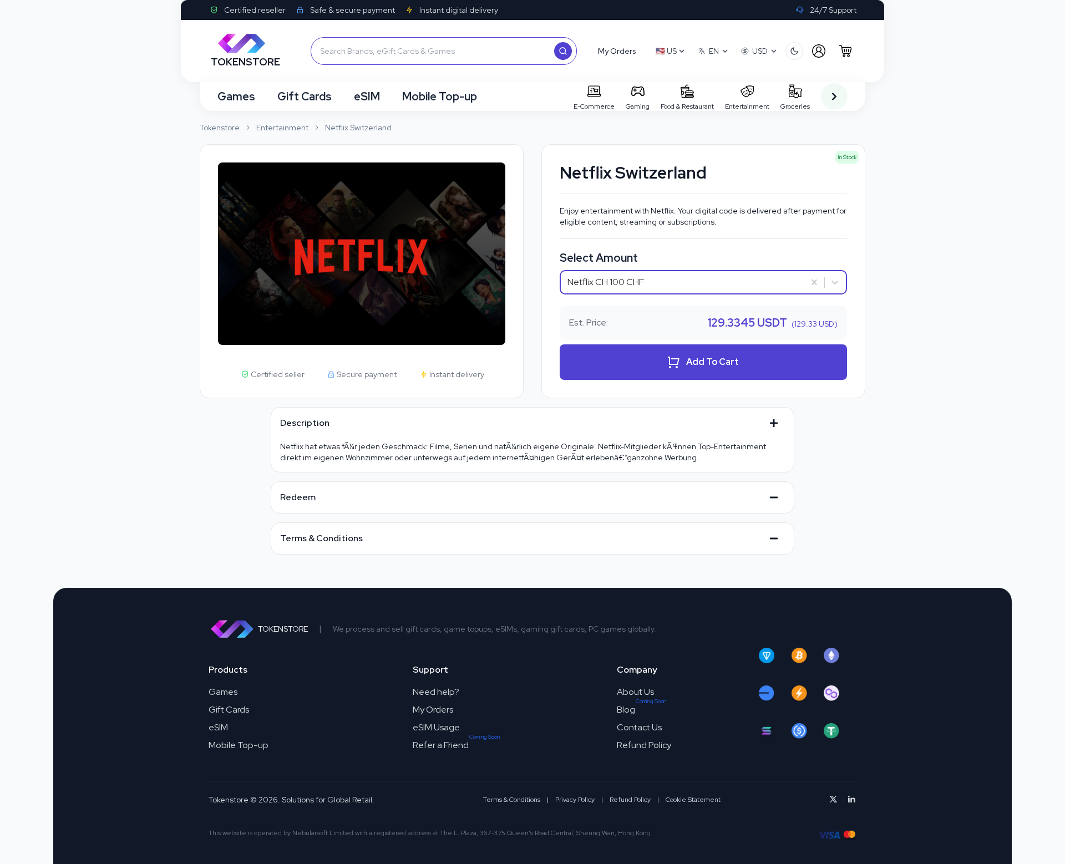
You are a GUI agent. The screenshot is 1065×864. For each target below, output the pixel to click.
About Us (635, 692)
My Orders (433, 709)
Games (236, 96)
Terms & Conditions (511, 799)
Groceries (795, 106)
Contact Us (639, 727)
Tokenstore (220, 128)
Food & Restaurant (687, 106)
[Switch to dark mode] (794, 51)
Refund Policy (644, 745)
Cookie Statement (693, 799)
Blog (626, 709)
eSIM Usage (436, 727)
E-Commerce (594, 106)
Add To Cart (712, 362)
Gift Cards (304, 96)
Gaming (638, 106)
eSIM (367, 96)
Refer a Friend (441, 745)
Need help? (436, 692)
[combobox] (568, 282)
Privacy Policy (575, 799)
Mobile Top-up (439, 96)
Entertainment (747, 106)
